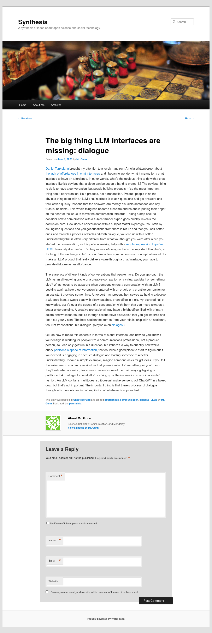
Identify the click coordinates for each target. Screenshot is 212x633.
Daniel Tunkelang (57, 168)
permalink (75, 403)
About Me (39, 105)
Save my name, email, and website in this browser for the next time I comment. (94, 592)
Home (22, 105)
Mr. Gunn (81, 159)
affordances (112, 400)
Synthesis (33, 21)
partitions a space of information (75, 350)
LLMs (154, 400)
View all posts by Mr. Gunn (85, 427)
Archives (56, 105)
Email (54, 560)
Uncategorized (81, 400)
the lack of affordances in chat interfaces (73, 173)
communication (129, 400)
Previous (25, 118)
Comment (55, 476)
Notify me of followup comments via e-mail (74, 523)
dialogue (144, 400)
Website (53, 581)
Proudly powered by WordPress (106, 619)
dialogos (117, 324)
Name (54, 540)
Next (189, 118)
